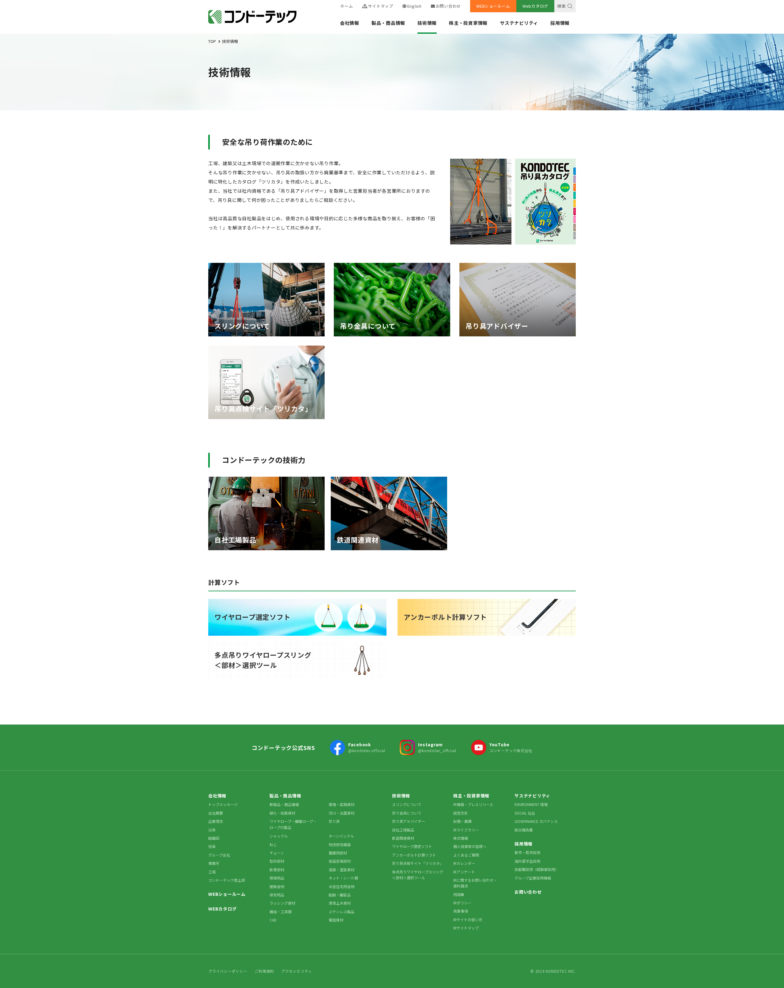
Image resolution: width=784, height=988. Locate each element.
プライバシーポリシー (227, 971)
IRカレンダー (464, 863)
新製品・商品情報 (284, 804)
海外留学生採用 (527, 861)
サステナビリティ (519, 23)
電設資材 (336, 919)
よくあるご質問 (466, 854)
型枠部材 (277, 861)
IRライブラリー (466, 829)
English (414, 6)
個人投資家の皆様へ (469, 846)
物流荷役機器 (340, 844)
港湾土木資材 (340, 903)
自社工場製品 (403, 829)
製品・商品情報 (388, 23)
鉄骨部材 (277, 869)
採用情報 (560, 23)
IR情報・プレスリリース (473, 804)
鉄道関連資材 (403, 838)
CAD (273, 919)
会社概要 (215, 813)
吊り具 (334, 821)
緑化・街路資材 (282, 813)
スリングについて (406, 804)
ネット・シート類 (343, 877)
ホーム (346, 6)
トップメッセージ (223, 804)
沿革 (212, 829)
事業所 (213, 863)
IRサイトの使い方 (467, 919)
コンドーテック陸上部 (226, 880)
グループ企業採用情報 (532, 877)
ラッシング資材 (282, 903)
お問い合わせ (448, 6)
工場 (212, 871)
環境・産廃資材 (341, 804)
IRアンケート (464, 871)
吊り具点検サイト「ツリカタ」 (417, 863)
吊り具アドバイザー (408, 821)
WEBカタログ (222, 909)
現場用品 (277, 877)
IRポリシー (462, 902)
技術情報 (427, 23)
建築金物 (277, 886)
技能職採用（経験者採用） (536, 869)
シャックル (279, 835)
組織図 (213, 838)
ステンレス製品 (341, 911)
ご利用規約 (264, 971)
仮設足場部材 (340, 861)
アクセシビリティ (296, 971)
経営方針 (460, 813)
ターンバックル (341, 835)
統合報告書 (523, 829)
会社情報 (349, 23)
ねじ (273, 844)
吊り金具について (406, 813)
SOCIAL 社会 (524, 813)
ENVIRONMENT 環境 (531, 804)
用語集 (458, 894)
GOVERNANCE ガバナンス (536, 821)
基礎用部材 (338, 852)
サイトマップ (380, 6)
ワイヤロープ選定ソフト (412, 846)
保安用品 (277, 894)
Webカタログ (535, 6)
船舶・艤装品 (340, 894)
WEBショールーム (493, 6)
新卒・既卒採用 (527, 852)
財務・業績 (462, 821)
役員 (212, 846)
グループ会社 (219, 854)
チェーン (277, 852)
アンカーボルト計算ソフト (414, 854)
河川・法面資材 (341, 813)
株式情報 (460, 838)
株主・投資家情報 (468, 23)
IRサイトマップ (466, 927)
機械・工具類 (281, 911)
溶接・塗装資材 (341, 869)
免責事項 (460, 911)
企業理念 (215, 821)
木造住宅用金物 (341, 886)
